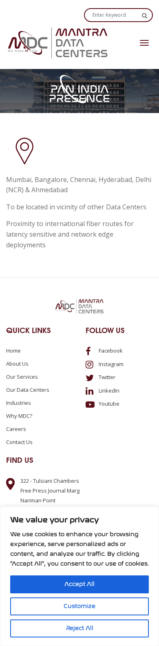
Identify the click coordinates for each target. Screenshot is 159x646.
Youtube (108, 403)
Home (13, 350)
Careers (16, 429)
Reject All (79, 628)
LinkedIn (108, 390)
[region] (79, 576)
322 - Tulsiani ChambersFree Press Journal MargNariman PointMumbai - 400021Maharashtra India (50, 500)
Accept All (79, 584)
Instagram (110, 364)
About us (17, 363)
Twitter (106, 377)
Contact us (19, 442)
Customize (79, 606)
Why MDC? (19, 416)
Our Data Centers (27, 389)
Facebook (110, 350)
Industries (18, 402)
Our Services (22, 376)
